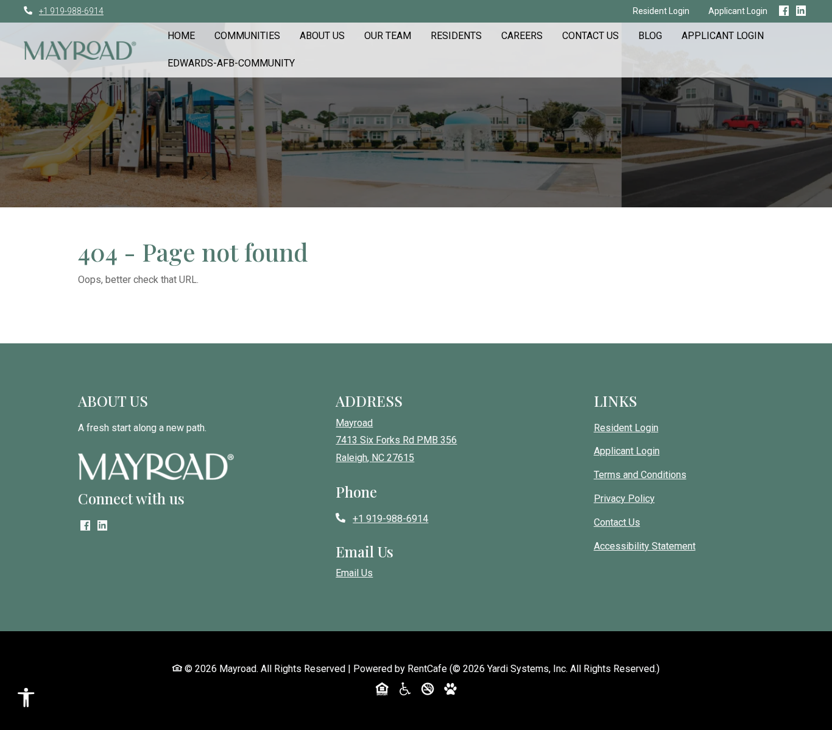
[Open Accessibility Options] (26, 701)
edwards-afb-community (231, 63)
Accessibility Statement (645, 546)
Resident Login (666, 10)
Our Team (387, 35)
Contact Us (590, 35)
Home (181, 35)
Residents (456, 35)
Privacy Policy (624, 498)
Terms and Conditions (640, 475)
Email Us (354, 573)
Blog (650, 35)
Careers (522, 35)
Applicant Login (737, 11)
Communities (247, 35)
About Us (322, 35)
